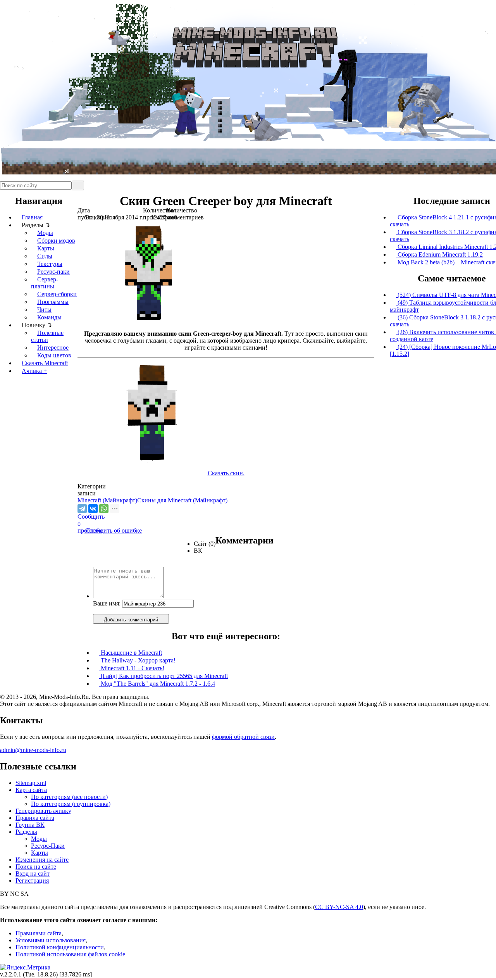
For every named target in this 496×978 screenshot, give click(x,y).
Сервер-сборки (57, 294)
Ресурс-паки (53, 271)
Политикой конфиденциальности (60, 947)
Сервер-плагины (44, 283)
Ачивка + (34, 370)
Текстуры (49, 263)
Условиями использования (51, 940)
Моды (45, 232)
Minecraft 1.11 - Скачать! (131, 668)
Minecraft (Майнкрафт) (107, 500)
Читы (44, 309)
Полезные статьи (47, 336)
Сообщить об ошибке (110, 530)
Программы (53, 301)
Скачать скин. (226, 473)
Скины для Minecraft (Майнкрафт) (182, 500)
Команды (49, 317)
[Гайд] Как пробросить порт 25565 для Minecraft (163, 676)
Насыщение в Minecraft (130, 652)
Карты (45, 248)
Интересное (53, 347)
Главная (32, 217)
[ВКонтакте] (93, 508)
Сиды (44, 256)
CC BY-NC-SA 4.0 (339, 907)
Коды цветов (54, 355)
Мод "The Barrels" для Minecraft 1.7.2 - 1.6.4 (157, 683)
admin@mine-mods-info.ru (33, 750)
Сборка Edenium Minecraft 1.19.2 (439, 254)
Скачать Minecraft (45, 363)
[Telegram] (82, 508)
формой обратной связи (243, 736)
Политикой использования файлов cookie (70, 954)
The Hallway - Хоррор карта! (137, 660)
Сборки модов (56, 240)
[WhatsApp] (103, 508)
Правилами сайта (39, 933)
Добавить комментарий (131, 620)
